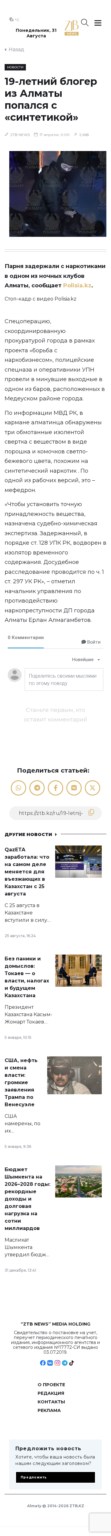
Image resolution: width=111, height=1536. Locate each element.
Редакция (51, 1393)
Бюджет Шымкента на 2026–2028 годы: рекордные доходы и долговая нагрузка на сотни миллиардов (27, 1199)
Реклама (49, 1410)
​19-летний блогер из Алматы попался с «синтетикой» (51, 99)
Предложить (34, 1477)
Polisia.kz (77, 285)
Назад (16, 49)
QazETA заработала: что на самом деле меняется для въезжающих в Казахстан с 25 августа (27, 872)
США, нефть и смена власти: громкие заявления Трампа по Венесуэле (21, 1082)
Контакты (51, 1401)
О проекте (51, 1384)
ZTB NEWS (20, 134)
